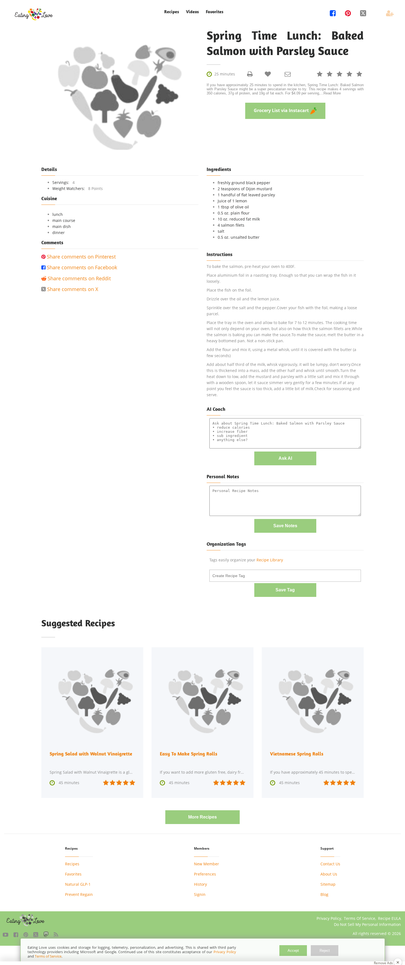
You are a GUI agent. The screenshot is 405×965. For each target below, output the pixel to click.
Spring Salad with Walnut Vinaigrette (91, 754)
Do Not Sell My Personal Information (367, 924)
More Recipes (202, 817)
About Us (328, 874)
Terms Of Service (359, 918)
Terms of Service (48, 956)
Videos (192, 11)
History (200, 884)
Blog (324, 894)
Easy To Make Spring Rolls (188, 754)
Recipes (72, 863)
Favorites (214, 11)
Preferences (205, 874)
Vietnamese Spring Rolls (296, 754)
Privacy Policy (329, 918)
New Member (206, 863)
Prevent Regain (79, 894)
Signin (200, 894)
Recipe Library (269, 559)
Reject (325, 950)
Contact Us (330, 863)
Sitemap (328, 884)
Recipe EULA (389, 918)
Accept (293, 950)
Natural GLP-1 (78, 884)
